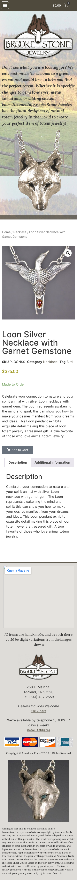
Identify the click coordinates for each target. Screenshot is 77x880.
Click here (38, 711)
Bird (70, 362)
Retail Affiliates (38, 730)
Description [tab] (17, 462)
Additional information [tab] (52, 462)
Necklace (19, 232)
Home (6, 232)
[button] (5, 5)
